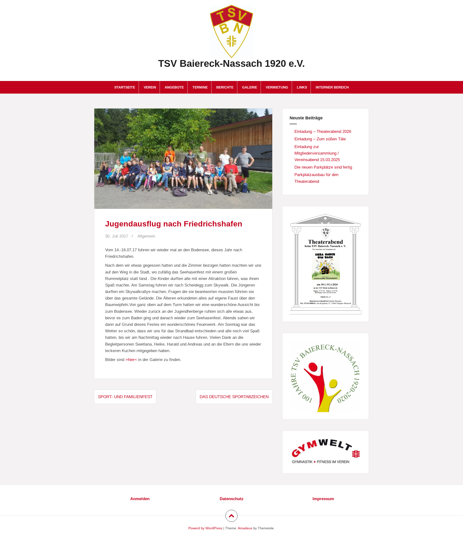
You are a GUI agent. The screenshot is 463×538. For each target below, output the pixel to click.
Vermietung (277, 87)
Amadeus (245, 528)
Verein (150, 87)
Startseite (124, 87)
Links (302, 87)
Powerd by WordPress (205, 528)
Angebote (174, 87)
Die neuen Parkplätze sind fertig (323, 167)
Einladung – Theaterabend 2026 (322, 131)
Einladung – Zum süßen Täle (320, 139)
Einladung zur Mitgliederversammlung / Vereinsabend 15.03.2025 (317, 153)
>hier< (131, 359)
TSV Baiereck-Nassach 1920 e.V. (231, 63)
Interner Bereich (332, 87)
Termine (200, 87)
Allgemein (146, 236)
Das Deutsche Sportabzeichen (234, 397)
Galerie (249, 87)
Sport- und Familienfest (125, 397)
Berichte (224, 87)
